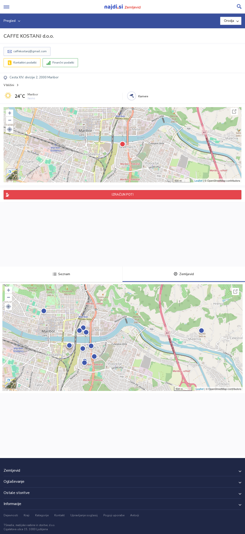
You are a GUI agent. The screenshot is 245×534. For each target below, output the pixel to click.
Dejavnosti (11, 515)
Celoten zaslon (234, 111)
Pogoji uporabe (113, 515)
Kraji (26, 515)
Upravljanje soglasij (84, 515)
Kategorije (42, 515)
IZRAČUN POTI (123, 194)
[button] (9, 129)
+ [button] (9, 113)
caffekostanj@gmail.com (30, 51)
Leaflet (198, 180)
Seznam (64, 274)
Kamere (143, 96)
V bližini (9, 85)
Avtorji (134, 515)
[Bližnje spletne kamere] (131, 96)
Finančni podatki (63, 62)
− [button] (9, 120)
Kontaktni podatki (25, 62)
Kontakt (59, 515)
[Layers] (11, 174)
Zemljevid (186, 274)
